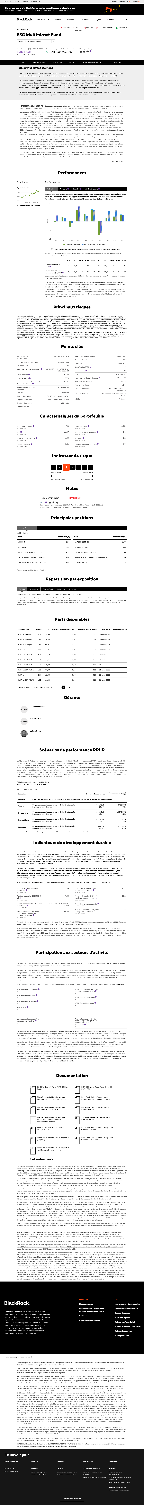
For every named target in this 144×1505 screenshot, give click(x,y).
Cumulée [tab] (76, 189)
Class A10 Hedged (25, 634)
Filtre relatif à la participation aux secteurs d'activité (78, 1247)
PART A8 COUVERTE (26, 680)
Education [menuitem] (110, 20)
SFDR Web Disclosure (106, 28)
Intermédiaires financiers (119, 1)
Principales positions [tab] (27, 528)
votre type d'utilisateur (67, 10)
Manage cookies (122, 1336)
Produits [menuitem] (58, 20)
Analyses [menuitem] (97, 20)
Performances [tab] (52, 182)
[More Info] (90, 51)
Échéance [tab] (61, 589)
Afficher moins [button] (117, 161)
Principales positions (92, 62)
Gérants (72, 62)
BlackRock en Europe (11, 1471)
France (135, 1)
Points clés (57, 62)
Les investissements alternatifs (67, 1472)
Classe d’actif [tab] (48, 589)
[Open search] (126, 20)
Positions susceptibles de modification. (31, 570)
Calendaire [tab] (51, 189)
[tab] (30, 195)
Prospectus (90, 28)
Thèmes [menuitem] (70, 20)
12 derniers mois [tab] (91, 189)
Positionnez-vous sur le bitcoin (66, 1475)
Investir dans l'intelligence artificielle (94, 1477)
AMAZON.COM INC (82, 542)
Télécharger (123, 28)
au (18, 789)
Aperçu (23, 62)
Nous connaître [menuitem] (43, 20)
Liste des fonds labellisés (38, 1475)
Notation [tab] (72, 589)
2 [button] (67, 687)
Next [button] (69, 687)
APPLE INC (22, 542)
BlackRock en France (11, 1469)
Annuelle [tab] (63, 189)
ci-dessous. (106, 882)
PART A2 (21, 650)
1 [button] (63, 687)
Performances (39, 62)
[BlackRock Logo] (17, 1304)
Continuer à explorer (72, 1498)
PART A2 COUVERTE (26, 655)
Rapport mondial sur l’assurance (119, 1482)
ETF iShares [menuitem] (84, 20)
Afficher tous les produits (39, 1472)
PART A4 (21, 675)
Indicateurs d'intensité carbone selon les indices (42, 1247)
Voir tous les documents (42, 1159)
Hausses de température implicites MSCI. (61, 1249)
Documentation (116, 62)
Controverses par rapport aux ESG (33, 1249)
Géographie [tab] (33, 589)
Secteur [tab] (22, 589)
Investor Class (23, 630)
